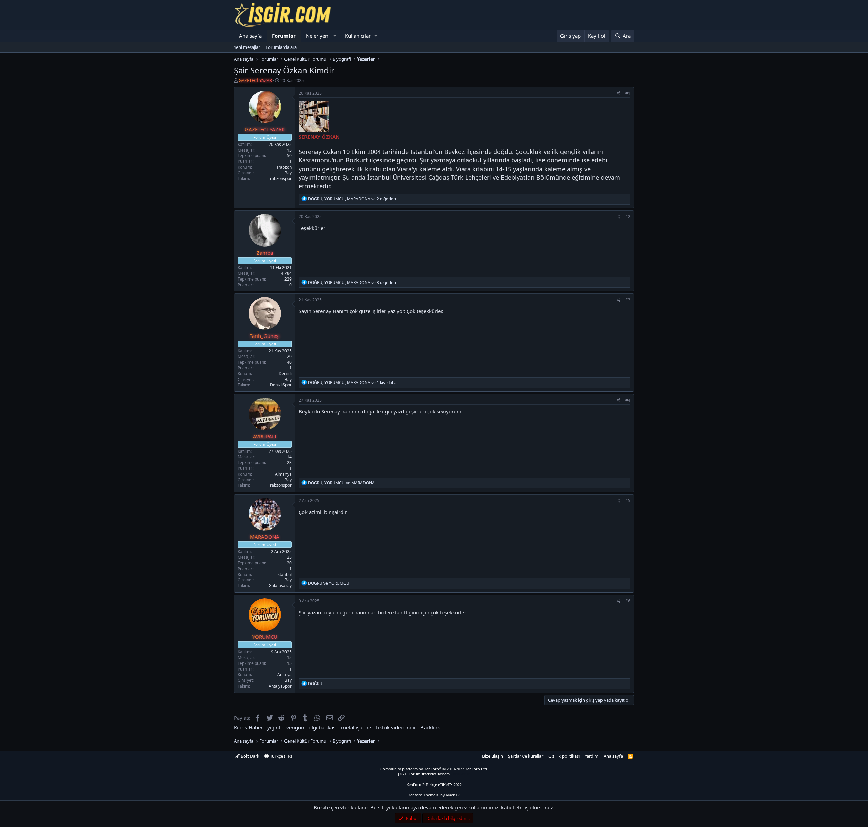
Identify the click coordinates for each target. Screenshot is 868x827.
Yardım (591, 756)
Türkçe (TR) (280, 756)
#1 (627, 93)
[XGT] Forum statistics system (434, 773)
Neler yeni (318, 35)
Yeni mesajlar (247, 47)
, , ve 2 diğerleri (352, 199)
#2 (627, 216)
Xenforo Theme (434, 794)
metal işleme (356, 727)
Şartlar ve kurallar (525, 756)
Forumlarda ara (281, 47)
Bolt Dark (249, 756)
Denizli (285, 374)
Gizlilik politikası (564, 756)
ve (328, 583)
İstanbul (284, 574)
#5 (627, 500)
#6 (627, 601)
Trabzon (284, 167)
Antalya (284, 674)
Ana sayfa (250, 35)
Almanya (283, 474)
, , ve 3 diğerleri (352, 282)
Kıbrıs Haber (248, 727)
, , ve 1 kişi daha (352, 382)
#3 (627, 300)
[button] (335, 36)
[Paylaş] (618, 93)
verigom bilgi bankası (311, 727)
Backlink (430, 727)
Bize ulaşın (492, 756)
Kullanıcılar (358, 35)
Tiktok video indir (395, 727)
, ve (341, 483)
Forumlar (284, 35)
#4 (627, 400)
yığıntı (274, 727)
